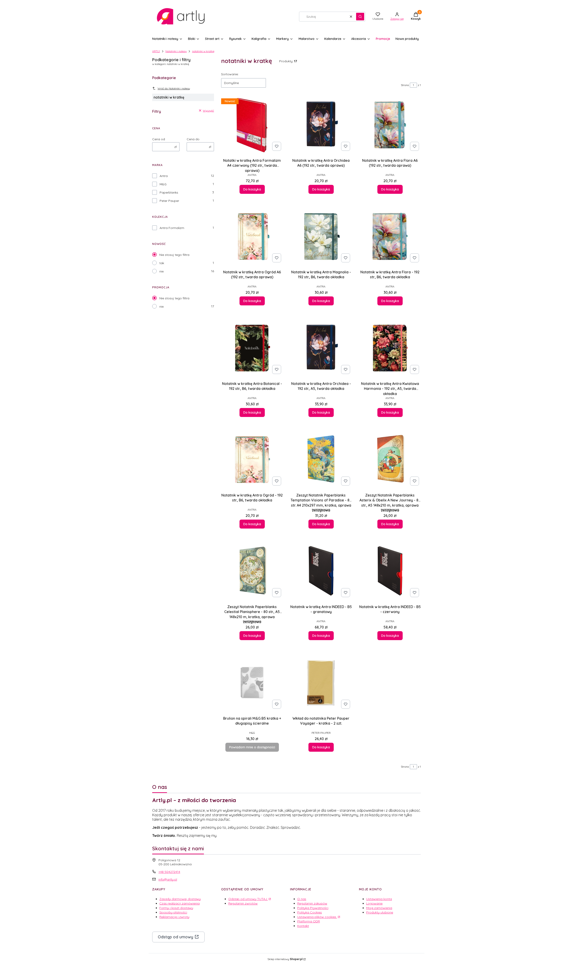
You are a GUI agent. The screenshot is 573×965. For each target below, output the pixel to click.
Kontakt (303, 926)
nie (161, 271)
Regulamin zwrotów (243, 903)
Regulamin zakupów (312, 903)
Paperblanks (169, 192)
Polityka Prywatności (312, 908)
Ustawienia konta (379, 899)
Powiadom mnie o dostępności (252, 747)
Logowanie (374, 903)
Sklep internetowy (285, 959)
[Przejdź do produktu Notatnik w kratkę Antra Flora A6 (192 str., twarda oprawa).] (390, 125)
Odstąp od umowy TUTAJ (248, 899)
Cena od (158, 139)
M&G (163, 184)
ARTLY (156, 51)
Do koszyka (252, 189)
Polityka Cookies (309, 912)
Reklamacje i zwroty (174, 917)
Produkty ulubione (379, 912)
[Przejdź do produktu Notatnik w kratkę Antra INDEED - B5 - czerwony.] (390, 571)
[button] (360, 16)
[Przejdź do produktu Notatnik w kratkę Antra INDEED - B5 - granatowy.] (321, 571)
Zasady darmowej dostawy (180, 899)
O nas (301, 899)
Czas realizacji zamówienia (179, 903)
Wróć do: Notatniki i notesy (174, 88)
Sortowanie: (230, 74)
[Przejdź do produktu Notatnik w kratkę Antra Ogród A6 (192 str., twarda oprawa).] (252, 236)
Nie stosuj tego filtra (174, 255)
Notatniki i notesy (176, 51)
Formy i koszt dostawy (176, 908)
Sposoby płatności (173, 912)
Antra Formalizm (172, 228)
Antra (164, 176)
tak (161, 263)
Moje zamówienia (379, 908)
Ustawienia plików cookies (317, 917)
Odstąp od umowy (175, 936)
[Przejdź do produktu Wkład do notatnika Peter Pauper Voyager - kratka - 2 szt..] (321, 682)
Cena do (193, 139)
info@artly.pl (167, 879)
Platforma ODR (308, 921)
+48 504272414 (169, 872)
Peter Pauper (169, 201)
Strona (405, 85)
